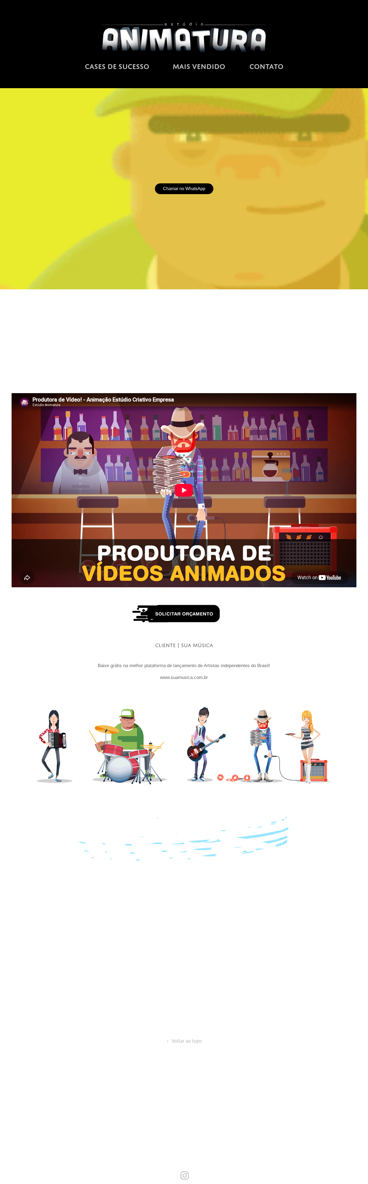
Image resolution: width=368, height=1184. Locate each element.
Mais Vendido (199, 66)
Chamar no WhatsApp (184, 188)
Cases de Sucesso (117, 66)
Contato (266, 66)
